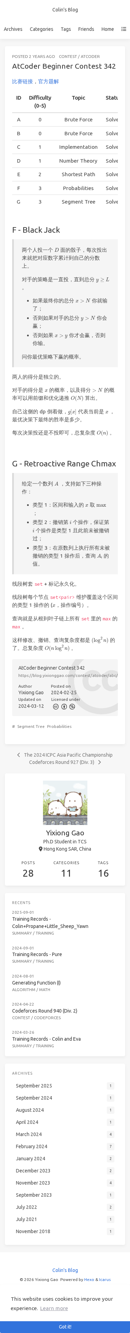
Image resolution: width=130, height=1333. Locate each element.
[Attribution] (63, 706)
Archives (13, 29)
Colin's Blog (65, 9)
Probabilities (59, 726)
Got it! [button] (65, 1327)
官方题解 (48, 81)
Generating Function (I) (36, 983)
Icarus (105, 1279)
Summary (22, 933)
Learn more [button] (54, 1308)
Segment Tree (31, 726)
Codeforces (47, 1017)
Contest (68, 56)
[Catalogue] (124, 29)
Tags (66, 29)
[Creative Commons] (55, 706)
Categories (41, 29)
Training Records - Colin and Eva (46, 1039)
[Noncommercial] (72, 706)
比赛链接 (22, 81)
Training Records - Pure (37, 954)
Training (45, 933)
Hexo (89, 1279)
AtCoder (90, 56)
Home (108, 29)
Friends (86, 29)
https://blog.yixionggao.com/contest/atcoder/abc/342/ (72, 675)
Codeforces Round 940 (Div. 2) (44, 1011)
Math (44, 989)
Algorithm (23, 989)
